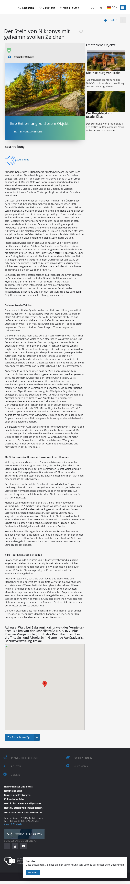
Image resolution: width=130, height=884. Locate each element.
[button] (123, 7)
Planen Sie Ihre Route (25, 757)
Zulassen (33, 872)
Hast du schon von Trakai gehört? (24, 807)
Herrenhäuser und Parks (18, 786)
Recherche (28, 7)
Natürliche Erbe (13, 790)
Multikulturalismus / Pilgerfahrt (22, 803)
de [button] (113, 7)
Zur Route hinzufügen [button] (22, 737)
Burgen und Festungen (17, 795)
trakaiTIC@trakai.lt (12, 823)
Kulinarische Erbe (14, 799)
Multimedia (80, 766)
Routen (16, 766)
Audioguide (22, 159)
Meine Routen (71, 7)
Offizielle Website (24, 57)
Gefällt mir (49, 7)
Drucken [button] (112, 20)
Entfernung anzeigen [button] (28, 131)
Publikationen (83, 757)
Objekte (15, 774)
